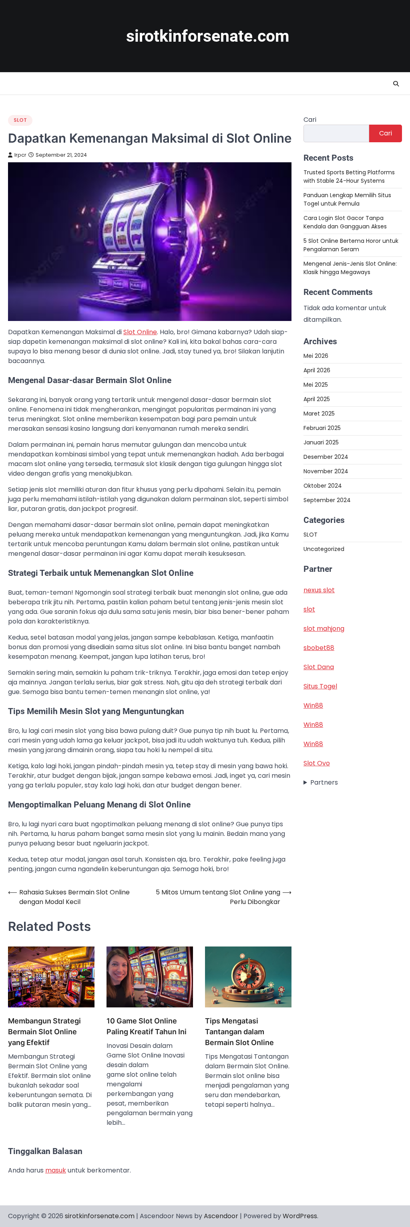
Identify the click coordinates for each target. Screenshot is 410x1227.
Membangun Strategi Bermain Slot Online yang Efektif (44, 1032)
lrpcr (20, 154)
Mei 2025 (315, 385)
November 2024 (325, 471)
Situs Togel (320, 686)
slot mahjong (323, 628)
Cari (309, 119)
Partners (324, 782)
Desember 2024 (325, 457)
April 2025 (316, 399)
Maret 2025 (319, 414)
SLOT (20, 120)
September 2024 (327, 500)
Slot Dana (318, 667)
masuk (55, 1170)
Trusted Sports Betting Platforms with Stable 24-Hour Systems (349, 176)
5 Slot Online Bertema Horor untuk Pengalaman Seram (350, 245)
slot (309, 609)
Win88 (313, 705)
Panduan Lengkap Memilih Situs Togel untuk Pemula (347, 199)
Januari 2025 (321, 442)
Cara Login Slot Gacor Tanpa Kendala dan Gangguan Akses (345, 222)
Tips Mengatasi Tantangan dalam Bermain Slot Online (239, 1032)
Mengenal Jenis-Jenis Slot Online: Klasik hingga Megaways (350, 268)
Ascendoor (221, 1216)
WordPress (300, 1216)
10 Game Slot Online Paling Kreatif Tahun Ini (147, 1026)
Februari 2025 (322, 428)
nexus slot (319, 590)
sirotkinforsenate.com (207, 36)
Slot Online (140, 332)
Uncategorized (323, 549)
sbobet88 (318, 647)
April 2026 (316, 370)
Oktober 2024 (322, 486)
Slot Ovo (316, 763)
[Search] (396, 84)
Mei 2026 (315, 356)
